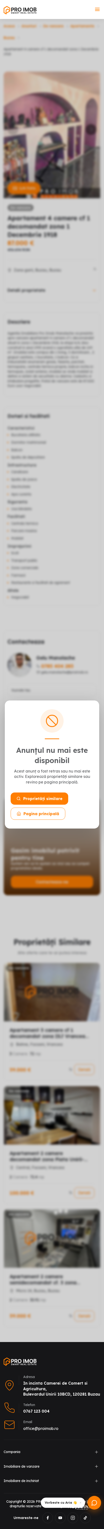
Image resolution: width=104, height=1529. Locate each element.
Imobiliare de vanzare (21, 1466)
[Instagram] (72, 1517)
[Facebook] (47, 1517)
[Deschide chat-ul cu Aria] (94, 1503)
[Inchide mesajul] (80, 1502)
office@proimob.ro (40, 1428)
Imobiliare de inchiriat (21, 1481)
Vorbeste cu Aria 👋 (61, 1502)
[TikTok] (85, 1517)
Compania (12, 1452)
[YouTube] (60, 1517)
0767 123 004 (36, 1411)
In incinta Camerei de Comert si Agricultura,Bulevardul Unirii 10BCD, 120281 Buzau (61, 1389)
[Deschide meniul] (97, 9)
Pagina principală (41, 813)
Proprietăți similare (42, 798)
